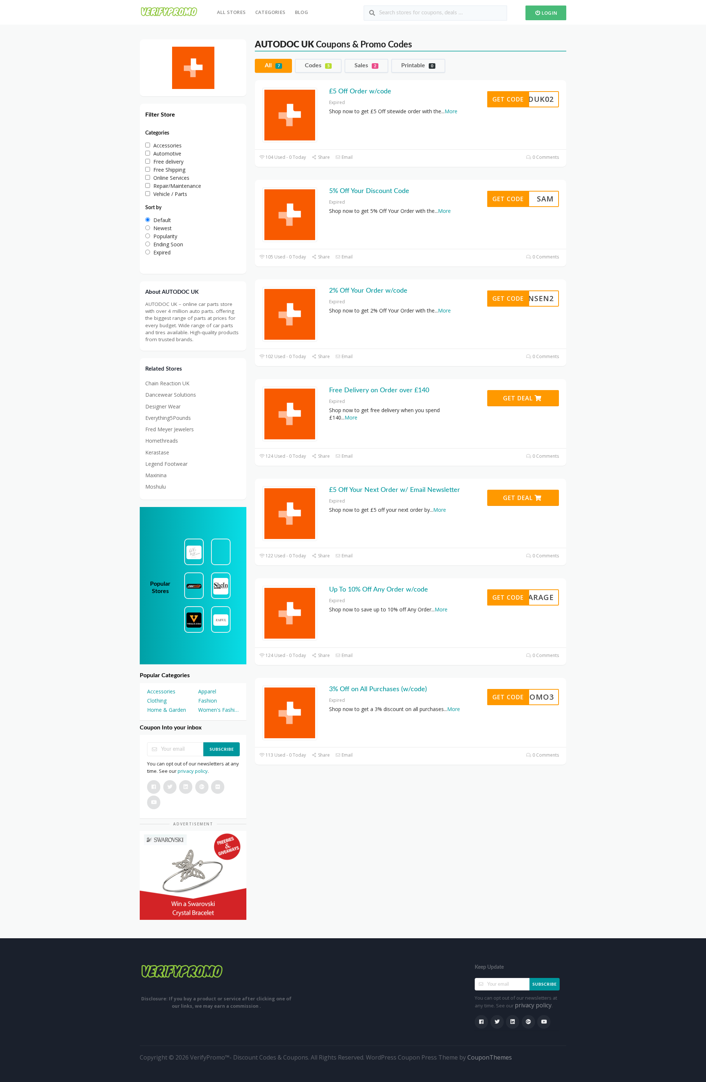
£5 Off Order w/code (360, 91)
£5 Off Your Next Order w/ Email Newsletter (394, 490)
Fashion (207, 700)
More (451, 111)
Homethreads (161, 440)
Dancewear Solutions (170, 394)
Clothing (157, 700)
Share (323, 157)
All (272, 65)
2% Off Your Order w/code (368, 291)
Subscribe (222, 749)
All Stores (231, 12)
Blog (301, 12)
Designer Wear (163, 406)
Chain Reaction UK (167, 383)
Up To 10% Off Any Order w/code (378, 589)
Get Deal (519, 398)
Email (346, 157)
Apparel (207, 691)
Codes (317, 65)
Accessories (161, 691)
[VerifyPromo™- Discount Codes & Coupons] (169, 11)
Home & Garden (166, 709)
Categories (270, 12)
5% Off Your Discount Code (369, 191)
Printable (417, 65)
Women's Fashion (218, 709)
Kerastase (157, 452)
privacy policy (193, 771)
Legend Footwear (166, 463)
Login (549, 13)
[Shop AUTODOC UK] (193, 67)
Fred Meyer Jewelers (169, 429)
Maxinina (156, 475)
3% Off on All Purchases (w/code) (378, 689)
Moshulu (155, 486)
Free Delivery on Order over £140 (379, 390)
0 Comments (545, 157)
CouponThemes (489, 1057)
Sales (365, 65)
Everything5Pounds (168, 417)
